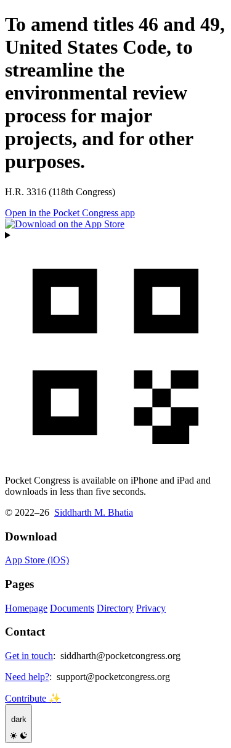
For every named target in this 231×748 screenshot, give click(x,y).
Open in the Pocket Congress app (70, 213)
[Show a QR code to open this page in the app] (115, 347)
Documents (72, 608)
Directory (115, 608)
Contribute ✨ (33, 698)
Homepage (26, 608)
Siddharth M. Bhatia (93, 512)
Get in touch (29, 655)
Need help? (27, 676)
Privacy (151, 608)
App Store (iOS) (37, 560)
